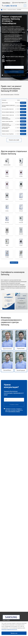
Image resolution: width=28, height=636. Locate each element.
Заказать (23, 102)
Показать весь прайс (14, 140)
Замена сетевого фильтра (8, 115)
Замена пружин (5, 130)
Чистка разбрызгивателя (8, 109)
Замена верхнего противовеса (6, 128)
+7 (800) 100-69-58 (10, 6)
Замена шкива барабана (7, 121)
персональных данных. (16, 76)
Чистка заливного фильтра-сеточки (8, 106)
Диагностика (5, 102)
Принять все (14, 633)
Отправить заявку (14, 71)
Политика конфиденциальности (9, 629)
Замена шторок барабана (8, 133)
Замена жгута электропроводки (6, 118)
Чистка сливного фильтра (8, 112)
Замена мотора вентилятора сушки (6, 124)
